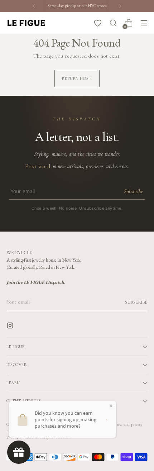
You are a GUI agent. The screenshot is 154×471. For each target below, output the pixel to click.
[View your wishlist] (97, 23)
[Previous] (34, 6)
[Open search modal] (113, 23)
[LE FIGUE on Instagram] (10, 327)
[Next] (120, 6)
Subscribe (133, 191)
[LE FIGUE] (26, 22)
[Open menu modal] (143, 23)
